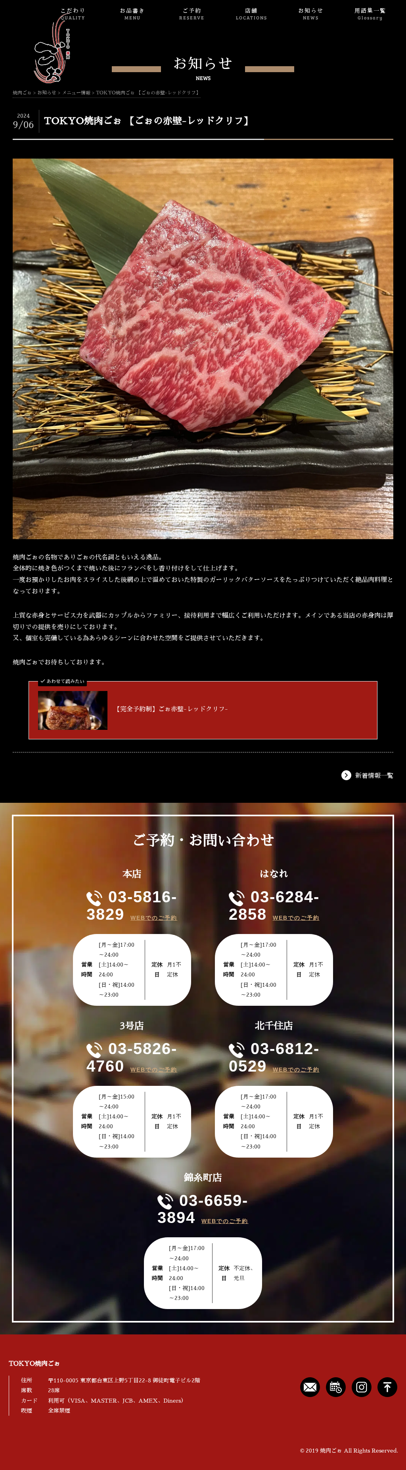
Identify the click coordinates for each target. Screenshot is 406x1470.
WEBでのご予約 (153, 918)
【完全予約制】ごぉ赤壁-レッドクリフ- (171, 709)
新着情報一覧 (374, 776)
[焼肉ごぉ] (38, 48)
